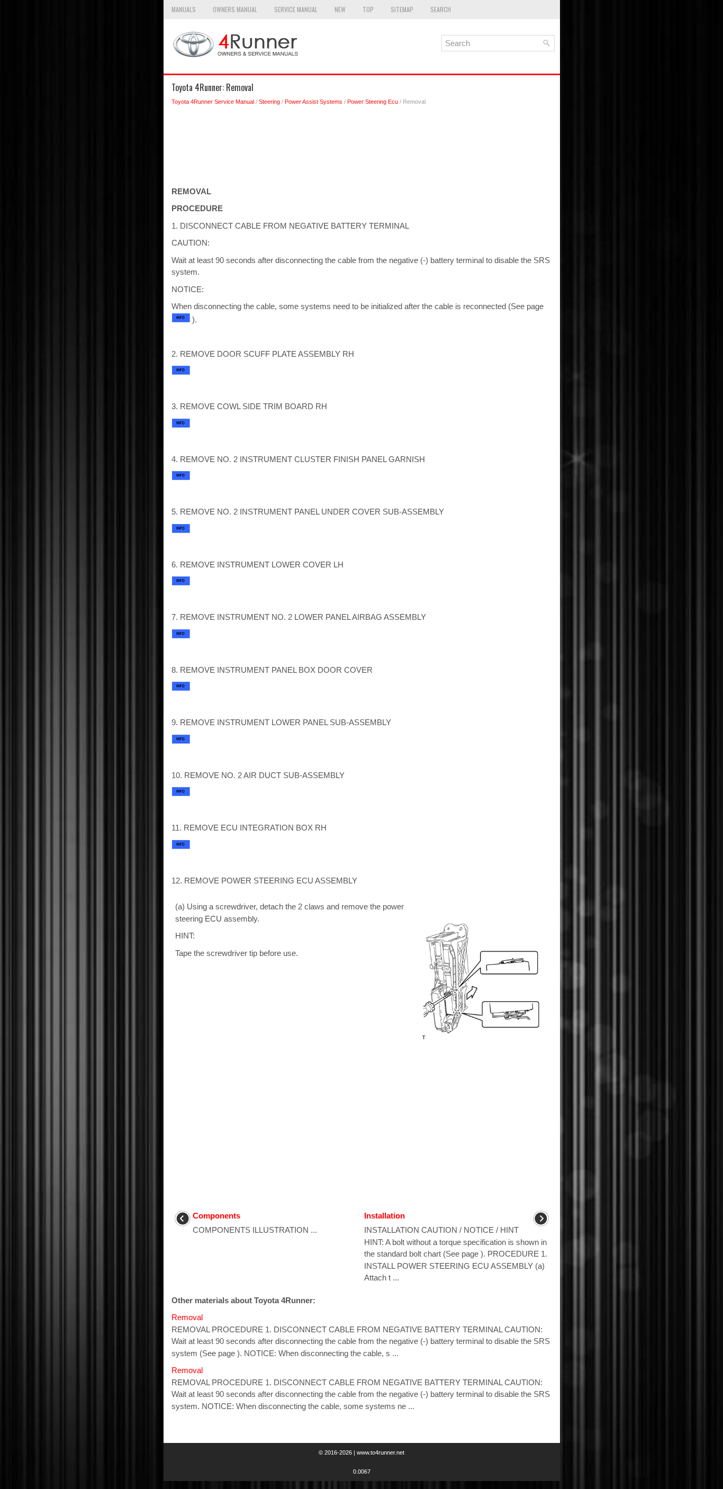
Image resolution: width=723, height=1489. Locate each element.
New (340, 9)
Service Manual (296, 9)
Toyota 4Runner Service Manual (212, 101)
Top (368, 9)
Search (440, 9)
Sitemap (402, 9)
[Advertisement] (361, 149)
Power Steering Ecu (372, 101)
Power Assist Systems (313, 101)
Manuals (183, 9)
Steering (269, 101)
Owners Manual (235, 9)
